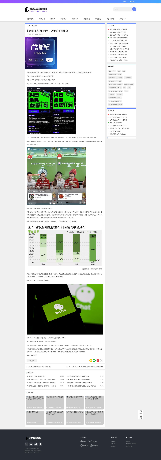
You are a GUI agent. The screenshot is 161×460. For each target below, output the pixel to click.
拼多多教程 (110, 19)
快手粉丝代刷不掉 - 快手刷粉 (118, 120)
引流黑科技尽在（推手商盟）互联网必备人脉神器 (41, 386)
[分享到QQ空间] (90, 360)
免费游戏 (87, 19)
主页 (28, 26)
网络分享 (123, 19)
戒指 (110, 71)
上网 (124, 71)
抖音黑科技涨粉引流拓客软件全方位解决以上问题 (81, 386)
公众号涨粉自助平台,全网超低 (118, 29)
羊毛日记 (98, 19)
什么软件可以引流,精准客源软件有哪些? (78, 379)
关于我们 (128, 441)
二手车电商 (111, 94)
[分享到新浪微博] (97, 360)
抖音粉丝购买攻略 (115, 131)
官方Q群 (132, 2)
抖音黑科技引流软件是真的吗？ (36, 376)
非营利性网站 (129, 446)
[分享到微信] (94, 360)
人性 (129, 87)
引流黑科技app (32, 361)
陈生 (124, 87)
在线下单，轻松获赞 (116, 123)
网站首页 (30, 19)
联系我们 (113, 441)
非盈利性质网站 (37, 450)
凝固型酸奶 (119, 94)
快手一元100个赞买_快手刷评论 (119, 43)
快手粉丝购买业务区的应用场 (118, 114)
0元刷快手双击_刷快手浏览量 (118, 52)
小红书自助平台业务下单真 (115, 84)
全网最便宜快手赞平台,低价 (118, 32)
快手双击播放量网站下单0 (115, 101)
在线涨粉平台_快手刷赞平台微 (119, 60)
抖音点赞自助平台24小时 (115, 87)
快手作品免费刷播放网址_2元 (118, 40)
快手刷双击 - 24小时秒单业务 (118, 54)
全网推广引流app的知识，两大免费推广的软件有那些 (42, 383)
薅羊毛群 (113, 443)
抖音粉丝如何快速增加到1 (115, 74)
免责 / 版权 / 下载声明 (131, 443)
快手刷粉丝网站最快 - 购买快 (118, 117)
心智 (119, 71)
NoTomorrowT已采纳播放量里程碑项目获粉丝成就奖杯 (87, 367)
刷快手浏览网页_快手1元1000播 (119, 49)
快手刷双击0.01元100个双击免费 (119, 128)
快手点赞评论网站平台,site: (118, 46)
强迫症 (126, 91)
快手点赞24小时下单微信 (115, 81)
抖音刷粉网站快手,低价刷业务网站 (41, 367)
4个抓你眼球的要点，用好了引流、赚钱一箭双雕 (41, 379)
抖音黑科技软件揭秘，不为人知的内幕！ (78, 376)
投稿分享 (125, 2)
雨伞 (114, 71)
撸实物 (52, 19)
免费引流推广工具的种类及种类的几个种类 (79, 383)
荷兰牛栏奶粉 (127, 77)
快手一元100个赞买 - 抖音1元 (118, 57)
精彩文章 (34, 26)
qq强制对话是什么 (129, 84)
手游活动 (64, 19)
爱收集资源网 (28, 450)
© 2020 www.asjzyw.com (32, 448)
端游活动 (75, 19)
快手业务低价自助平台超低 (115, 91)
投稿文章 (113, 446)
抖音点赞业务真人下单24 (115, 98)
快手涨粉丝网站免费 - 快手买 (118, 125)
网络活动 (42, 19)
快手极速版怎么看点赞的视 (115, 77)
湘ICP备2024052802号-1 (32, 452)
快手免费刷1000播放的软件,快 (119, 38)
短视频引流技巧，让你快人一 (118, 134)
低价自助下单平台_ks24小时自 (119, 35)
